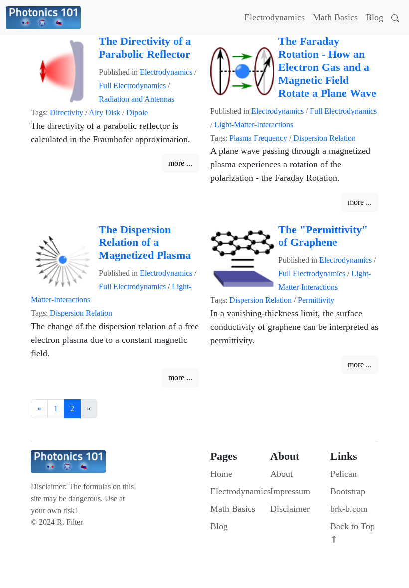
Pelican (343, 474)
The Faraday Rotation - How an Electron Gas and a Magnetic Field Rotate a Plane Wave (327, 67)
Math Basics (335, 17)
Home (221, 474)
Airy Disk (104, 112)
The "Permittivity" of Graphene (323, 236)
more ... (180, 163)
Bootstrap (347, 491)
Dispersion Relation (324, 138)
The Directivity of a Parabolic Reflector (145, 47)
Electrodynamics (274, 17)
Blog (374, 17)
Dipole (137, 112)
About (281, 474)
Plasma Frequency (258, 138)
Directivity (66, 112)
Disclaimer (290, 509)
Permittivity (316, 300)
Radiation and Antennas (136, 99)
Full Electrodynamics (132, 85)
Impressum (290, 491)
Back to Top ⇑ (352, 533)
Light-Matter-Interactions (253, 124)
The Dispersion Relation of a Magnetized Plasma (145, 243)
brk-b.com (349, 509)
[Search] (395, 17)
